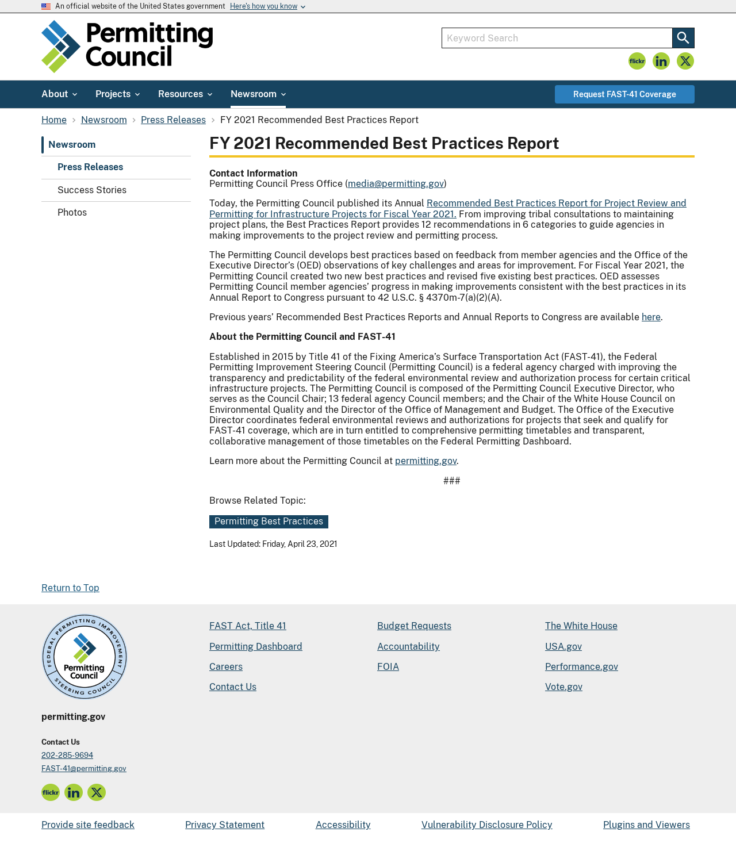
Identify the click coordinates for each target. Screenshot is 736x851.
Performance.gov (581, 666)
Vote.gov (563, 686)
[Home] (127, 46)
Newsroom (71, 144)
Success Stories (91, 190)
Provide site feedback (88, 824)
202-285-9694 (67, 755)
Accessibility (343, 824)
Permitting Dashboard (255, 646)
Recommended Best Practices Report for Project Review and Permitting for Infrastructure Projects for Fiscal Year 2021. (448, 208)
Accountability (408, 646)
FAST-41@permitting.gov (83, 768)
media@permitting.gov (396, 183)
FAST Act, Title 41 (247, 625)
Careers (226, 666)
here (651, 317)
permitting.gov (426, 460)
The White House (581, 625)
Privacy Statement (224, 824)
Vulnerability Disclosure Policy (487, 824)
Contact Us (232, 686)
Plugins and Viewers (646, 824)
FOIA (388, 666)
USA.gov (563, 646)
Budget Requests (414, 625)
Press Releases (90, 167)
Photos (72, 212)
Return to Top (70, 587)
